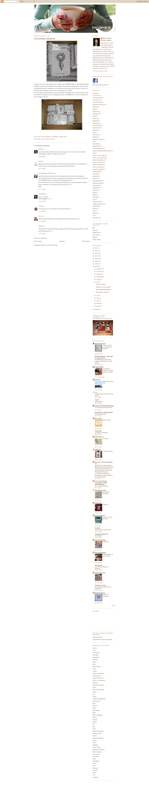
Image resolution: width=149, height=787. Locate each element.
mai (97, 295)
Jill (93, 724)
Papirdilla (98, 449)
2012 (96, 253)
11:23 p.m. (42, 201)
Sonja (40, 161)
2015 (96, 248)
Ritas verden (96, 754)
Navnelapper (96, 235)
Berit (94, 664)
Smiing (95, 208)
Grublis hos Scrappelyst (105, 595)
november (99, 271)
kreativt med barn (97, 162)
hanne (40, 216)
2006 (96, 309)
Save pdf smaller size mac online (103, 529)
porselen (95, 190)
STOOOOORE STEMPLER (44, 38)
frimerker (95, 130)
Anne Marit (42, 194)
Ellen (94, 687)
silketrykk (95, 206)
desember (99, 269)
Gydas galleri (96, 701)
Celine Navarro (97, 676)
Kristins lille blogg (100, 343)
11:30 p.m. (42, 211)
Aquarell (95, 659)
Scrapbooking (96, 201)
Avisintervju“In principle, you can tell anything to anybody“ (108, 370)
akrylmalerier (96, 100)
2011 (96, 256)
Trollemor (95, 768)
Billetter (95, 237)
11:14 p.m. (42, 189)
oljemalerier (96, 185)
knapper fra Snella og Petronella (101, 151)
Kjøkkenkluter (97, 232)
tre (93, 215)
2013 (96, 251)
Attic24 (97, 400)
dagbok (95, 118)
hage (94, 132)
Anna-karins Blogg (100, 540)
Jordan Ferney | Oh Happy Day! (104, 412)
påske (94, 195)
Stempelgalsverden (100, 490)
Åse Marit (95, 777)
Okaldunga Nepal (97, 183)
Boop (94, 669)
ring (94, 199)
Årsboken (95, 218)
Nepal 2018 (105, 504)
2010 (96, 258)
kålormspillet (96, 171)
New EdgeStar (98, 535)
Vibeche (95, 770)
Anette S (95, 648)
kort (94, 153)
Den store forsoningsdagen (101, 486)
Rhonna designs (97, 752)
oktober (98, 274)
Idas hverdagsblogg (100, 552)
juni (97, 282)
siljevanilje (96, 756)
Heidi (94, 708)
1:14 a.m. (42, 233)
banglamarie (107, 38)
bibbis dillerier (99, 437)
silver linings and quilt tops (101, 432)
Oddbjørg (95, 745)
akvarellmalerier (97, 102)
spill (94, 211)
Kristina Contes (97, 733)
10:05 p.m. (42, 156)
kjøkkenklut (96, 146)
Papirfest (97, 380)
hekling (95, 137)
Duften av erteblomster (99, 680)
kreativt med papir (98, 167)
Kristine (95, 736)
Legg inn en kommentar (40, 238)
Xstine (94, 773)
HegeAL (95, 706)
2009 (96, 261)
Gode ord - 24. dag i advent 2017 (107, 517)
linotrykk (95, 176)
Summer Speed (98, 401)
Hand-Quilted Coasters (100, 414)
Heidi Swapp (96, 710)
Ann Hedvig (96, 652)
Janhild (95, 722)
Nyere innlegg (38, 241)
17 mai (94, 93)
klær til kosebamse (98, 148)
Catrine (95, 671)
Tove (94, 766)
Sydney (95, 763)
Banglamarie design (48, 139)
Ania (94, 650)
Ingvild (95, 719)
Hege (94, 703)
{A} (94, 775)
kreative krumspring (98, 160)
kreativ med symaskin (99, 158)
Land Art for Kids (100, 573)
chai (94, 116)
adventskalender (97, 98)
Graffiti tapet (106, 541)
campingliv (96, 114)
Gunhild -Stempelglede (99, 699)
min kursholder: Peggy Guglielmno (102, 639)
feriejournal (96, 128)
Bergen (95, 107)
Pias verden (98, 418)
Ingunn (95, 717)
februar (98, 303)
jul (93, 141)
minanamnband (97, 181)
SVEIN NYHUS (99, 367)
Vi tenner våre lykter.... (108, 451)
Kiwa (94, 729)
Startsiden (62, 241)
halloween (95, 134)
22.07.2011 (96, 95)
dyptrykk (95, 121)
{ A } (96, 392)
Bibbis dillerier (97, 666)
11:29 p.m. (42, 221)
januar (98, 306)
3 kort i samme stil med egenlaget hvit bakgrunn (107, 346)
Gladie (94, 696)
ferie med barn (97, 125)
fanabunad (96, 123)
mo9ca (94, 742)
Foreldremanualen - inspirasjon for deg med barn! (104, 357)
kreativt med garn (97, 164)
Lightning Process (98, 637)
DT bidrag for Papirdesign (106, 492)
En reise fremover (100, 515)
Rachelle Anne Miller (99, 749)
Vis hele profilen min (100, 71)
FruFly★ (97, 528)
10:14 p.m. (42, 169)
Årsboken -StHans (101, 284)
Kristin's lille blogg (98, 731)
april (97, 298)
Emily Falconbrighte (98, 689)
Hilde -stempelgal (97, 715)
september (99, 277)
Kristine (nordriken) (98, 738)
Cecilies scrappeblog (98, 673)
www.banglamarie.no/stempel (64, 90)
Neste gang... (106, 438)
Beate (94, 662)
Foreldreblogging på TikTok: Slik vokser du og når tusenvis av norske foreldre (103, 361)
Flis (94, 694)
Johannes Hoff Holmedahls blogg (104, 406)
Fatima (94, 692)
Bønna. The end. (107, 420)
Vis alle (113, 605)
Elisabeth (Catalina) (98, 685)
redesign (95, 197)
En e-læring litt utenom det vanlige (103, 407)
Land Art (95, 174)
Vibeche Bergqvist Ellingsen (46, 173)
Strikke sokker (97, 239)
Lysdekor (95, 230)
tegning (95, 213)
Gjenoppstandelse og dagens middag (108, 555)
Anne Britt (96, 655)
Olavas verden (97, 747)
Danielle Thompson (98, 678)
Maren (94, 740)
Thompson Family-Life (101, 534)
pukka (94, 192)
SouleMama (98, 431)
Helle (94, 713)
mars (97, 301)
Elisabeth (95, 683)
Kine (94, 726)
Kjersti (40, 149)
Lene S (40, 206)
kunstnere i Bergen (98, 169)
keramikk (95, 144)
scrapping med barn (98, 204)
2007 (96, 266)
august (98, 279)
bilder (94, 109)
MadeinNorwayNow (100, 585)
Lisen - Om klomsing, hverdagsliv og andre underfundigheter (101, 482)
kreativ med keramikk (99, 155)
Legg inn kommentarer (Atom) (49, 245)
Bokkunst (95, 111)
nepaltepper (98, 503)
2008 (96, 264)
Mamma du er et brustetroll (103, 287)
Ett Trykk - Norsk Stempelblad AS (103, 463)
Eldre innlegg (86, 241)
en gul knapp (98, 565)
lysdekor (95, 178)
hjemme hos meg (97, 139)
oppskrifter (96, 188)
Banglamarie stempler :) (102, 292)
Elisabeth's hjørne (100, 593)
